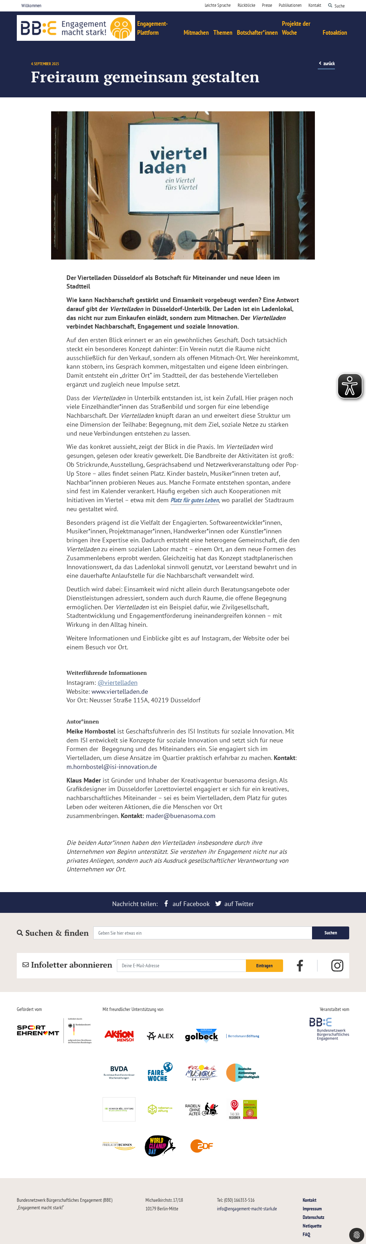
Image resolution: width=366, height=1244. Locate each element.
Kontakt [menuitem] (314, 5)
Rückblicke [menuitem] (246, 5)
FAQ (306, 1234)
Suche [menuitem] (340, 6)
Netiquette (312, 1225)
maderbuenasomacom (181, 816)
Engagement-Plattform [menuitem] (152, 28)
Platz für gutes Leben (194, 500)
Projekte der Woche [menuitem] (296, 28)
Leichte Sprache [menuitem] (218, 5)
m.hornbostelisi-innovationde (111, 767)
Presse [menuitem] (267, 5)
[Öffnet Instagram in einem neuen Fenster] (337, 966)
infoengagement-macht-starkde (247, 1208)
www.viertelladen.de (120, 691)
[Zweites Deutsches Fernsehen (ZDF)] (201, 1146)
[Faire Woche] (160, 1072)
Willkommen (31, 6)
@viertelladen (118, 682)
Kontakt (309, 1199)
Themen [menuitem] (222, 32)
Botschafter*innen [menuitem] (257, 32)
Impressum (312, 1208)
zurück (328, 63)
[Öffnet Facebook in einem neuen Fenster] (300, 965)
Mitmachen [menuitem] (196, 32)
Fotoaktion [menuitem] (335, 32)
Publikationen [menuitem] (290, 5)
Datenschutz (313, 1217)
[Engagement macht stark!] (76, 28)
